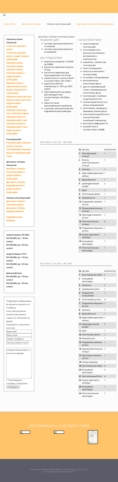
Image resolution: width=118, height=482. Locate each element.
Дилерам (82, 19)
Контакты (67, 19)
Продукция (31, 19)
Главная (15, 19)
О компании (49, 19)
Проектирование (103, 19)
